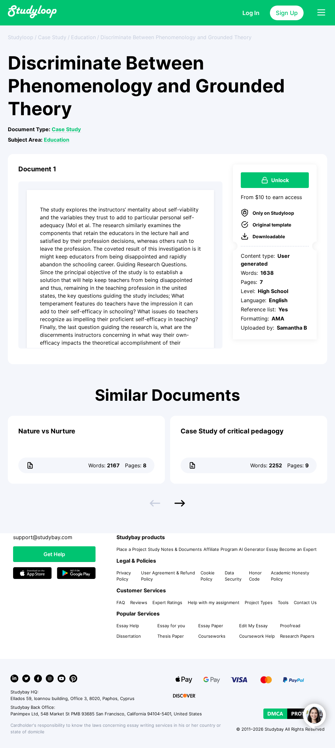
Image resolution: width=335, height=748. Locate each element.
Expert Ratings (167, 602)
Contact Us (305, 602)
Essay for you (171, 625)
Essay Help (127, 625)
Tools (283, 602)
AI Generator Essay (258, 549)
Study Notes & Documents (175, 549)
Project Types (259, 602)
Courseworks (211, 636)
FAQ (120, 602)
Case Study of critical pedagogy (232, 431)
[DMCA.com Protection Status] (294, 714)
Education (56, 139)
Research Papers (297, 636)
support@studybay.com (42, 537)
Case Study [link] (52, 37)
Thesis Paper (170, 636)
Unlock (280, 180)
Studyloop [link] (20, 37)
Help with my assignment (213, 602)
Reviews (138, 602)
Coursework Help (257, 636)
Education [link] (83, 37)
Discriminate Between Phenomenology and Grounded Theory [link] (176, 37)
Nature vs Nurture (46, 431)
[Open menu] (321, 13)
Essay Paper (210, 625)
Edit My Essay (253, 625)
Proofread (290, 625)
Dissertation (128, 636)
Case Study (66, 129)
